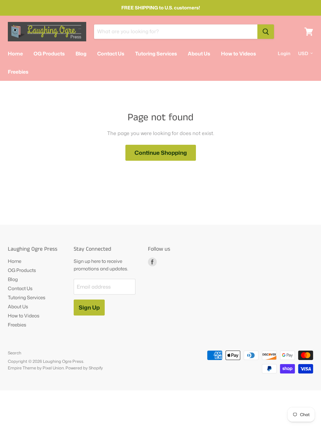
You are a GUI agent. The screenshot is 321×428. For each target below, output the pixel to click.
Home (15, 53)
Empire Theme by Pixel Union (36, 368)
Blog (81, 53)
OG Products (49, 53)
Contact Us (110, 53)
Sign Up (89, 307)
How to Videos (238, 53)
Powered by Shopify (84, 368)
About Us (199, 53)
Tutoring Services (156, 53)
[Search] (265, 31)
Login (284, 53)
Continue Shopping (160, 153)
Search (14, 353)
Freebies (18, 71)
